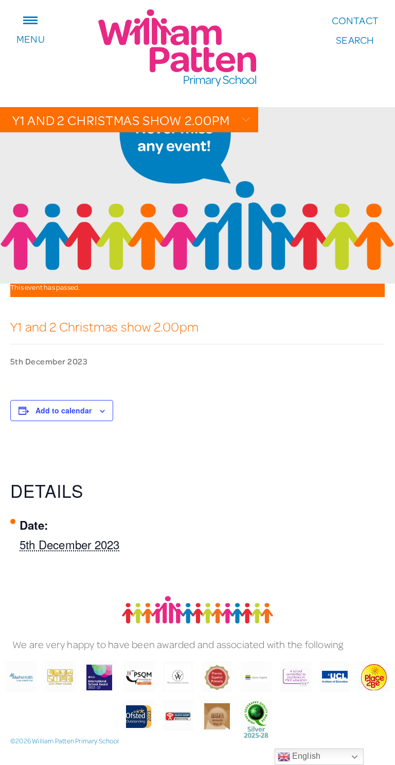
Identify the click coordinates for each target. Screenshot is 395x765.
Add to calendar (63, 410)
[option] (197, 195)
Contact (355, 20)
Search (355, 40)
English (305, 756)
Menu (30, 37)
